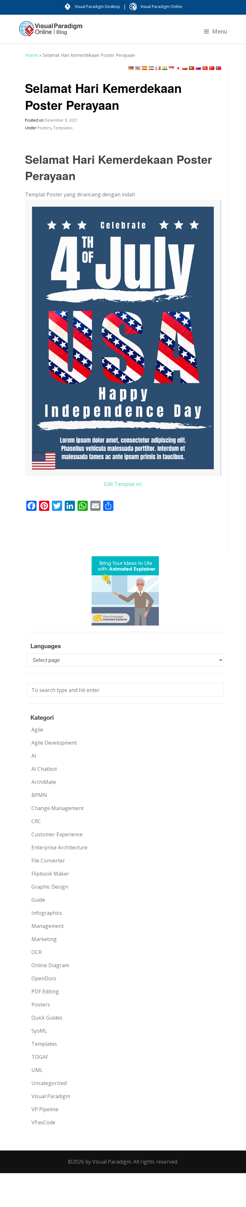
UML (37, 1070)
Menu (219, 31)
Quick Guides (46, 1017)
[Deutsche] (131, 68)
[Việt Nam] (205, 68)
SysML (39, 1030)
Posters (44, 128)
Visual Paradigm (50, 1096)
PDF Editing (45, 991)
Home (31, 55)
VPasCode (43, 1122)
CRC (36, 821)
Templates (62, 128)
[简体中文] (211, 68)
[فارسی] (151, 68)
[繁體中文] (218, 68)
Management (47, 926)
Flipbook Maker (50, 873)
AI (33, 755)
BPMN (39, 795)
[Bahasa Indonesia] (171, 68)
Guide (38, 899)
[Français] (157, 68)
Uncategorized (49, 1083)
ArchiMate (43, 782)
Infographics (46, 912)
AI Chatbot (44, 768)
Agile (37, 729)
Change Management (57, 808)
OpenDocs (43, 978)
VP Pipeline (44, 1109)
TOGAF (39, 1056)
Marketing (44, 939)
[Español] (144, 68)
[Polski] (184, 68)
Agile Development (54, 742)
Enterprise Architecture (59, 847)
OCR (36, 952)
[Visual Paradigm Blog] (51, 31)
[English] (137, 68)
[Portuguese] (191, 68)
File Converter (48, 860)
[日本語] (178, 68)
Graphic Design (49, 886)
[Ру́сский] (198, 68)
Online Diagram (50, 965)
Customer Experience (57, 834)
